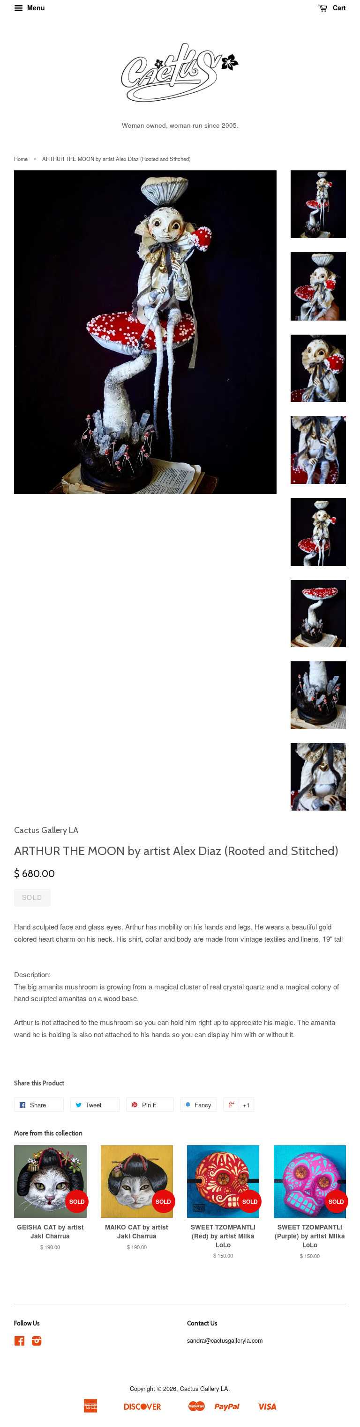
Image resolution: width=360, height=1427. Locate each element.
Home (21, 158)
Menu (35, 7)
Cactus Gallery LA (204, 1388)
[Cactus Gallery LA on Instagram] (36, 1342)
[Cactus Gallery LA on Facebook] (19, 1342)
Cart (338, 7)
